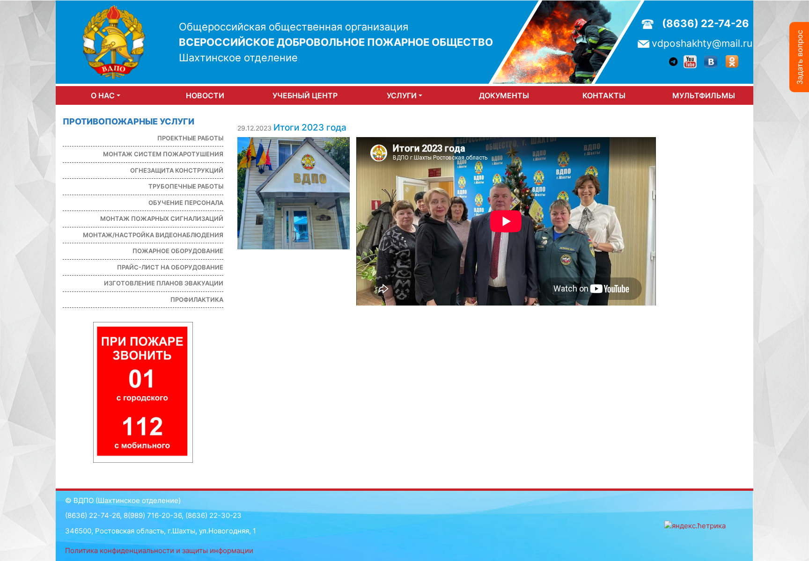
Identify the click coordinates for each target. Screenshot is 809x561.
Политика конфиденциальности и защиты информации (159, 550)
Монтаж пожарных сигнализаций (161, 218)
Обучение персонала (185, 202)
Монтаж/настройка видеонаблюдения (153, 235)
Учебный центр (305, 95)
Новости (205, 95)
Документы (504, 95)
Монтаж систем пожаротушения (163, 154)
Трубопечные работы (185, 186)
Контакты (603, 95)
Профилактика (196, 299)
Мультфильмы (703, 95)
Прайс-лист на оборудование (170, 267)
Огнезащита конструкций (176, 170)
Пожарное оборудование (177, 251)
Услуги (402, 95)
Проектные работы (190, 138)
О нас (103, 95)
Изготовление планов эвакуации (163, 283)
